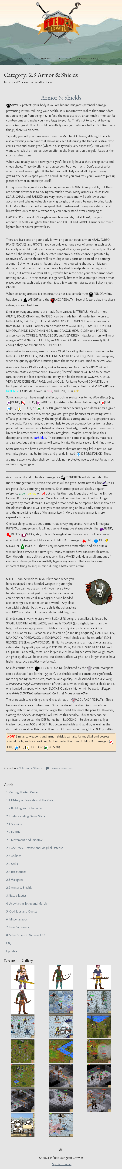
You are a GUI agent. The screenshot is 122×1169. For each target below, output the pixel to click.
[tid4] (61, 1100)
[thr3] (61, 1051)
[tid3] (22, 1100)
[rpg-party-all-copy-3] (22, 1002)
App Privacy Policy (87, 58)
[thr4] (99, 1051)
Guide (57, 58)
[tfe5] (61, 1026)
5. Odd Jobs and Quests (21, 911)
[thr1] (99, 1026)
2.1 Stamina (14, 824)
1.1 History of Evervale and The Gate (29, 800)
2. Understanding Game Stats (25, 816)
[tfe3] (99, 1002)
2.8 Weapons (14, 880)
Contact (68, 58)
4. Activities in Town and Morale (26, 903)
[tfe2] (61, 1002)
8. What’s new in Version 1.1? (25, 935)
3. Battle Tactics (16, 895)
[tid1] (61, 1076)
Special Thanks (61, 1164)
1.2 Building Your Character (24, 808)
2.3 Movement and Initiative (24, 840)
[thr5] (22, 1076)
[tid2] (99, 1076)
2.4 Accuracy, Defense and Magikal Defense (34, 848)
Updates (46, 58)
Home (27, 58)
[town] (22, 1125)
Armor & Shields (61, 97)
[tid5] (99, 1100)
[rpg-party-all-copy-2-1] (99, 977)
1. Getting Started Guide (22, 792)
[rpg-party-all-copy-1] (61, 977)
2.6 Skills (12, 864)
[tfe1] (61, 1125)
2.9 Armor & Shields (30, 768)
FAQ (36, 58)
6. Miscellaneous (17, 919)
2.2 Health (13, 832)
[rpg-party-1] (22, 977)
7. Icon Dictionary (17, 927)
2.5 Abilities (13, 856)
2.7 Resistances (16, 872)
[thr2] (22, 1051)
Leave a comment (62, 768)
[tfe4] (22, 1026)
